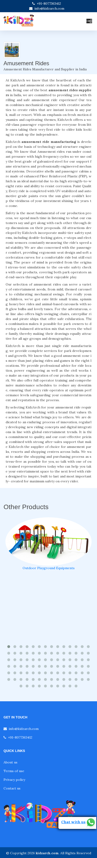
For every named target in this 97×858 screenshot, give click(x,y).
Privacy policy (14, 780)
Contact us (12, 788)
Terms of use (14, 771)
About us (10, 762)
